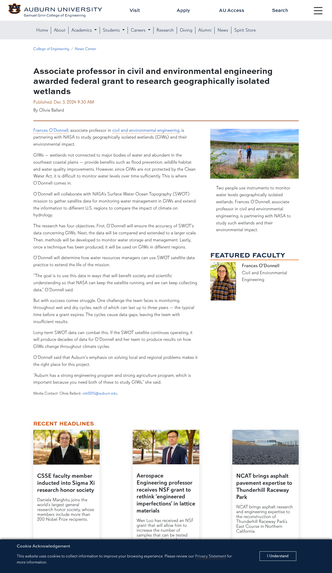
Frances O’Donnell (50, 130)
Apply (183, 10)
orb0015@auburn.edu (99, 393)
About (59, 30)
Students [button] (112, 30)
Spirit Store (245, 30)
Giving (186, 30)
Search (280, 10)
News (223, 30)
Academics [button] (82, 30)
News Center (85, 48)
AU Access (231, 10)
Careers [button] (139, 30)
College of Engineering (51, 48)
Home (42, 30)
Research (165, 30)
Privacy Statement (210, 556)
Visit (135, 10)
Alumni (204, 30)
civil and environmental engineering (145, 130)
